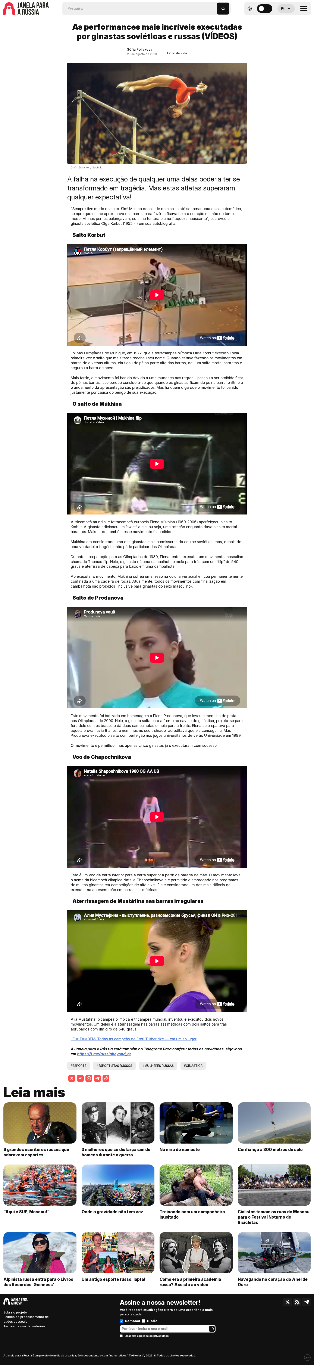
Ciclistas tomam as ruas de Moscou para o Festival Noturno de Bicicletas (274, 1217)
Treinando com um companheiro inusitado (192, 1214)
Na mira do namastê (180, 1149)
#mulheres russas (158, 1065)
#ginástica (193, 1065)
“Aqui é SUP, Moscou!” (26, 1211)
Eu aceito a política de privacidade (147, 1335)
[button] (214, 6)
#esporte (78, 1065)
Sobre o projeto (15, 1312)
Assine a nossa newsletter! (160, 1302)
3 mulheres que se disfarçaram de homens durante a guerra (116, 1152)
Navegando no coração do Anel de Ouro (273, 1282)
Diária (152, 1321)
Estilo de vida (177, 53)
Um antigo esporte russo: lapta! (113, 1279)
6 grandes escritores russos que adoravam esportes (36, 1152)
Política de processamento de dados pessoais (26, 1319)
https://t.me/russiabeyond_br (104, 1054)
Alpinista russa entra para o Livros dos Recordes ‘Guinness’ (38, 1282)
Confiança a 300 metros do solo (270, 1149)
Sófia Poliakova (139, 49)
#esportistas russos (114, 1065)
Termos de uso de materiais (24, 1326)
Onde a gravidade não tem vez (112, 1211)
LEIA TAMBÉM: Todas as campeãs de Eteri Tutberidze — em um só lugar (134, 1039)
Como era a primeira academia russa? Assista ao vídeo (190, 1282)
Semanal (132, 1321)
